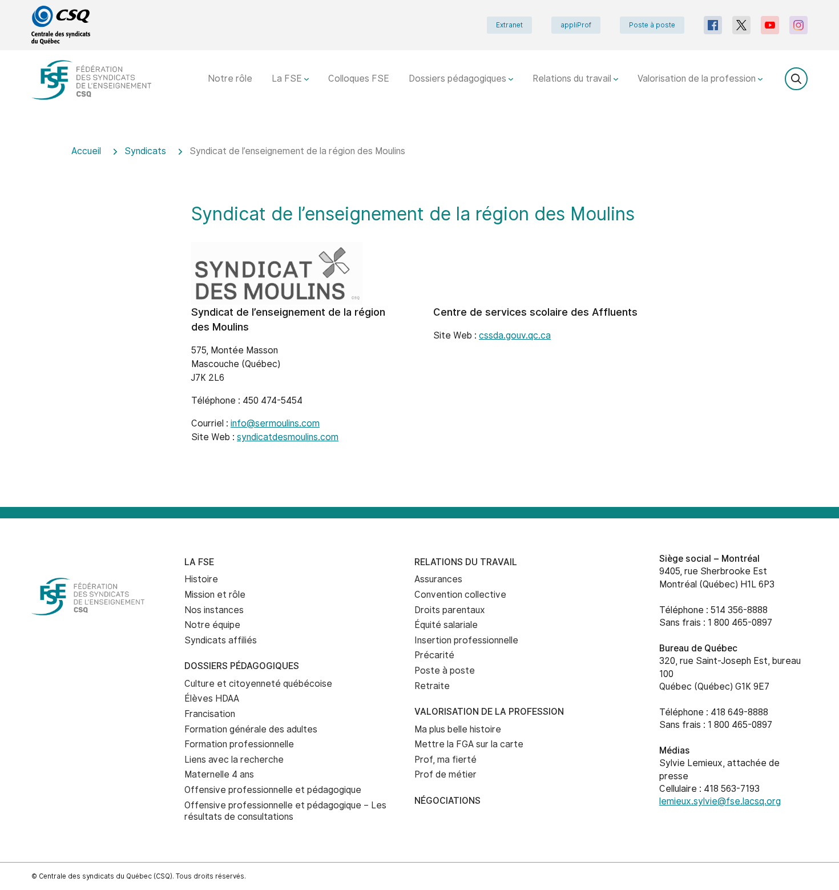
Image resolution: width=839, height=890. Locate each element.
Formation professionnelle (239, 744)
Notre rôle (230, 78)
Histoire (201, 579)
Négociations (447, 800)
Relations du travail (573, 78)
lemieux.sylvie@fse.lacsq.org (720, 801)
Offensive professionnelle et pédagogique (272, 789)
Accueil (86, 151)
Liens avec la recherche (234, 759)
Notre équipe (212, 624)
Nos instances (214, 610)
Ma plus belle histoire (457, 729)
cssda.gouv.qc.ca (515, 335)
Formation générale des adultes (250, 729)
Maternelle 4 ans (219, 774)
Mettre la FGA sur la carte (468, 744)
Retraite (432, 685)
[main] (419, 318)
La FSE (288, 78)
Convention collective (460, 594)
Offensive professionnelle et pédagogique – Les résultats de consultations (285, 811)
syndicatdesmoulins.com (287, 437)
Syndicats (145, 151)
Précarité (434, 655)
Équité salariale (446, 624)
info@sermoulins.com (275, 423)
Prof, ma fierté (445, 759)
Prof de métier (445, 774)
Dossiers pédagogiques (459, 78)
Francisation (209, 713)
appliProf (575, 25)
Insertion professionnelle (466, 640)
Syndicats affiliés (220, 640)
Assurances (438, 579)
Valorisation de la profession (698, 78)
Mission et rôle (214, 594)
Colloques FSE (358, 78)
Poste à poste (652, 25)
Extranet (509, 25)
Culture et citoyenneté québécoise (258, 683)
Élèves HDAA (211, 698)
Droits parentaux (449, 610)
